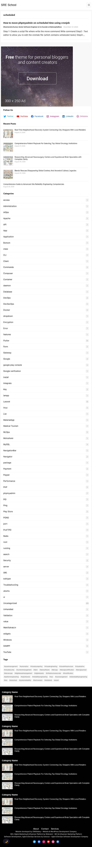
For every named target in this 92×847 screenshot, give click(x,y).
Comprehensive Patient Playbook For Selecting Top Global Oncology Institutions (46, 143)
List (5, 414)
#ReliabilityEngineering (39, 677)
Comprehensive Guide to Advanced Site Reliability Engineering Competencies (33, 184)
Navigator (7, 456)
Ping (5, 505)
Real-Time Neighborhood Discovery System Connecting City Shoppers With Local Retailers (50, 130)
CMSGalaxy (37, 831)
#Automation (24, 666)
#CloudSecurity (9, 670)
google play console (12, 365)
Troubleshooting (10, 585)
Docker (6, 310)
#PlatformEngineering (11, 677)
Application (8, 236)
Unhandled (8, 609)
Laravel (6, 401)
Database (7, 291)
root (5, 542)
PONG (6, 517)
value (5, 621)
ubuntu (6, 591)
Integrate (7, 383)
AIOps (6, 212)
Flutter (6, 340)
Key (5, 389)
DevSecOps (8, 304)
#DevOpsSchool (81, 670)
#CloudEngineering (51, 666)
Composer (8, 273)
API (4, 224)
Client (6, 261)
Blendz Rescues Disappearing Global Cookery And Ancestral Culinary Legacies (45, 170)
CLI (4, 255)
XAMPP (6, 646)
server (6, 566)
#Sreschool (13, 680)
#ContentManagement (24, 670)
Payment (7, 469)
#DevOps (55, 670)
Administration (10, 206)
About (36, 829)
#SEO (51, 677)
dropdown (8, 316)
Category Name (10, 692)
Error (5, 328)
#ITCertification (68, 673)
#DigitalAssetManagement (23, 673)
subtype (7, 578)
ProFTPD (7, 530)
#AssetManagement (10, 666)
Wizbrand (49, 834)
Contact (45, 829)
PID (4, 499)
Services (55, 829)
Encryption (8, 322)
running (6, 548)
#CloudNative (79, 666)
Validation (7, 615)
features (7, 334)
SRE (5, 572)
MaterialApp (8, 420)
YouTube (7, 652)
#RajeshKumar (25, 677)
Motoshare (8, 438)
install (6, 377)
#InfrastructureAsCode (53, 673)
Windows (7, 640)
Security (7, 560)
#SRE (5, 680)
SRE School (8, 4)
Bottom (6, 243)
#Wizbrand (48, 680)
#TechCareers (37, 680)
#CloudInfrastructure (66, 666)
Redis (5, 536)
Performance (9, 481)
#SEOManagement (61, 677)
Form (5, 346)
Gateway (7, 352)
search (6, 554)
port (5, 524)
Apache (6, 218)
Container (7, 279)
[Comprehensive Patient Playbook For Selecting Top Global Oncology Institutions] (8, 147)
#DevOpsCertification (67, 670)
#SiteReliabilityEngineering (78, 677)
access (6, 200)
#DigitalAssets (39, 673)
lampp (6, 395)
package (7, 462)
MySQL (6, 444)
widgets (7, 633)
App (5, 230)
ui (4, 597)
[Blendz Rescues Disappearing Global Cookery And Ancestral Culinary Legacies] (8, 174)
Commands (8, 267)
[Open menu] (89, 5)
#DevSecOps (8, 673)
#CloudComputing (36, 666)
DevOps (7, 298)
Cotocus (46, 837)
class (5, 249)
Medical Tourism (10, 426)
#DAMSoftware (44, 670)
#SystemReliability (25, 680)
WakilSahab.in (9, 627)
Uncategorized (10, 603)
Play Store (8, 511)
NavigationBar (9, 450)
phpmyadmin (9, 493)
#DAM (35, 670)
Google (6, 359)
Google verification (12, 371)
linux (5, 408)
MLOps (6, 432)
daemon (7, 285)
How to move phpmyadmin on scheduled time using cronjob (36, 23)
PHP (5, 487)
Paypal (6, 475)
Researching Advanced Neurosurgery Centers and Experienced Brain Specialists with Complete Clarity (51, 716)
